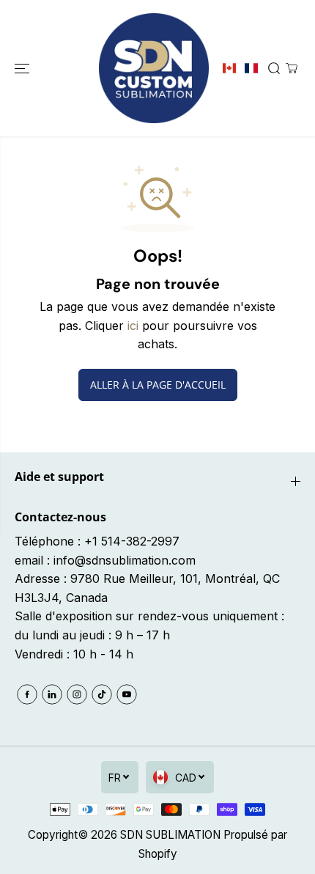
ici (132, 325)
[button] (23, 68)
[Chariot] (291, 68)
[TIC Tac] (101, 694)
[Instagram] (76, 694)
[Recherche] (274, 68)
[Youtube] (126, 694)
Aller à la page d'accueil (158, 385)
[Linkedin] (52, 694)
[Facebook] (27, 694)
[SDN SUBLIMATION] (154, 68)
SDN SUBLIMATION (170, 835)
